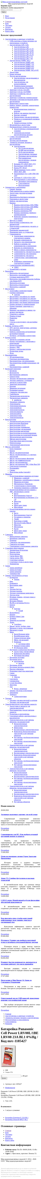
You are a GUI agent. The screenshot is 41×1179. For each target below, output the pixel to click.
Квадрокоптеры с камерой (19, 367)
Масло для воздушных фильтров (22, 458)
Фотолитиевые (24, 185)
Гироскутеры (14, 376)
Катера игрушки (16, 345)
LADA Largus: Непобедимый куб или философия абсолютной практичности (20, 901)
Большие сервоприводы (23, 240)
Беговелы (13, 371)
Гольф (20, 611)
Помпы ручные (15, 316)
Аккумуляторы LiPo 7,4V (23, 58)
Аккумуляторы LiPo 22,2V (24, 55)
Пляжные (17, 642)
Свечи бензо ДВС (16, 556)
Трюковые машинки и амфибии (26, 488)
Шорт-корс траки (20, 505)
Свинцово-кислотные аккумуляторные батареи (23, 134)
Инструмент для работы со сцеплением (24, 300)
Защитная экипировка (18, 384)
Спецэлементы (24, 183)
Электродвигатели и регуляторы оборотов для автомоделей (22, 746)
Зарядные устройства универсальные (23, 98)
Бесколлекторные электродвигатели (20, 725)
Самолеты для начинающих (20, 542)
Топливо (8, 698)
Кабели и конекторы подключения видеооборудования (22, 333)
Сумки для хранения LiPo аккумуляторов (19, 137)
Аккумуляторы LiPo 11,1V (24, 49)
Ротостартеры (15, 554)
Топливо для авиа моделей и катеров (23, 700)
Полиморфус (14, 468)
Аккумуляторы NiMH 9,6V (24, 68)
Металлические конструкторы (21, 437)
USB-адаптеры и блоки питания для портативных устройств (23, 42)
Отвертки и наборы (17, 314)
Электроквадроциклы (18, 406)
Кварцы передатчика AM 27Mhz (26, 205)
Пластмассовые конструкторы (21, 441)
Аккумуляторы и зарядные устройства (19, 39)
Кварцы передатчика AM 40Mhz (26, 207)
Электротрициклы (16, 417)
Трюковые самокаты (17, 402)
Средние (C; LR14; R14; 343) (24, 177)
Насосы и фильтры (17, 669)
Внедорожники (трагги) (23, 495)
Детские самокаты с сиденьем (21, 380)
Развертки (13, 318)
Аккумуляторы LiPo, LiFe (19, 45)
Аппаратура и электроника (15, 187)
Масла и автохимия (12, 447)
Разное (12, 320)
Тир (11, 687)
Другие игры (14, 595)
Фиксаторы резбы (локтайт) (20, 472)
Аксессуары (14, 72)
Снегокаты (14, 679)
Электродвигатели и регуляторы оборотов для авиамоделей (22, 721)
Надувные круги (16, 659)
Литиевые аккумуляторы (27, 156)
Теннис (16, 579)
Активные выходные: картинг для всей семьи (19, 814)
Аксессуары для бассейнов (24, 652)
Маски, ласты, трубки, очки (20, 626)
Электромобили (16, 408)
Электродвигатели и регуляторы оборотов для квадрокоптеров (22, 787)
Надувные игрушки (17, 657)
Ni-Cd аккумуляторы (26, 148)
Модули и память (16, 220)
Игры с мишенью (20, 689)
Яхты (12, 353)
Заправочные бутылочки (19, 550)
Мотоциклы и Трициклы (23, 484)
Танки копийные (16, 568)
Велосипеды (14, 373)
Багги (16, 494)
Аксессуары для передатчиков (21, 193)
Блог (7, 23)
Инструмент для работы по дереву (22, 296)
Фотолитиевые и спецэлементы (26, 179)
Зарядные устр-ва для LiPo (19, 90)
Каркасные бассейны (22, 653)
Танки (7, 566)
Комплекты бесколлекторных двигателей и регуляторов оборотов (25, 733)
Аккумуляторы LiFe (21, 47)
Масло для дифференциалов (20, 460)
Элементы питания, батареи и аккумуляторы (22, 1018)
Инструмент (9, 289)
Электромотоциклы (17, 410)
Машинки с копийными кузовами (26, 480)
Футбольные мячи (21, 648)
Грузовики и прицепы (22, 517)
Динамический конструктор (20, 421)
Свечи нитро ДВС (16, 558)
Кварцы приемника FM (23, 211)
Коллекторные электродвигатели (26, 730)
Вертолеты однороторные (19, 285)
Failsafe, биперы (16, 189)
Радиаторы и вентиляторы (19, 714)
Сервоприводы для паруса (24, 256)
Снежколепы (14, 681)
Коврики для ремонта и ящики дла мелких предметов (22, 311)
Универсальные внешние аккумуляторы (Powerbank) (24, 87)
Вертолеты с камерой (18, 287)
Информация (10, 1088)
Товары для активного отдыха (16, 575)
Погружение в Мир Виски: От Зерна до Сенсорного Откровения (16, 981)
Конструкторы (10, 419)
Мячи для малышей (21, 640)
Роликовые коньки (17, 390)
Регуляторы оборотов (22, 802)
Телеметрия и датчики (18, 269)
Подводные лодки (16, 351)
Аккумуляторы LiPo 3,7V (23, 57)
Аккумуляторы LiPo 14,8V (24, 51)
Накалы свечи (15, 552)
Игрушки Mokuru (16, 601)
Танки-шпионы (15, 572)
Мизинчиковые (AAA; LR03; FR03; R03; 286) (25, 171)
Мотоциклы (18, 527)
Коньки (12, 614)
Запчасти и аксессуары (18, 382)
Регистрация (10, 18)
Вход (7, 16)
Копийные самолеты (17, 538)
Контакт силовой (20, 115)
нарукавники (19, 661)
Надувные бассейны (21, 655)
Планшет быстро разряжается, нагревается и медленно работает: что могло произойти (19, 963)
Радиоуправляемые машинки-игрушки (24, 476)
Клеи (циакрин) (15, 449)
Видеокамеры (15, 330)
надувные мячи (24, 644)
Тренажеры (14, 692)
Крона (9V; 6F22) (20, 168)
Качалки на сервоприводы (24, 248)
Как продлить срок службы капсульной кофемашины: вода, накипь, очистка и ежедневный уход (16, 920)
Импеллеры (18, 728)
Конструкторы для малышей (20, 429)
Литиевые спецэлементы (27, 181)
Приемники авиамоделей (19, 230)
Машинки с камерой (21, 478)
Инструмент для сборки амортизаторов (24, 302)
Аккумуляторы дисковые (27, 154)
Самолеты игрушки (17, 544)
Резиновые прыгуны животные (21, 671)
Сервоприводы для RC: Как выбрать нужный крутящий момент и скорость (19, 835)
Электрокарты (15, 404)
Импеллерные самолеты (19, 536)
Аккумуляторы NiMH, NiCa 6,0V (26, 70)
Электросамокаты (16, 412)
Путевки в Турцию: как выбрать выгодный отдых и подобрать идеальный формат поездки (19, 941)
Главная (8, 21)
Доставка (8, 25)
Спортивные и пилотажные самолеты (24, 546)
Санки (12, 673)
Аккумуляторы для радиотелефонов (21, 83)
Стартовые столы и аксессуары (21, 562)
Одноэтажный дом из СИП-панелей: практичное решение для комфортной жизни (20, 999)
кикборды (17, 400)
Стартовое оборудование (14, 548)
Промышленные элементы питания (23, 127)
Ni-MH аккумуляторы (26, 150)
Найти (4, 12)
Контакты (9, 29)
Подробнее (5, 828)
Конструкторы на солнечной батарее (23, 435)
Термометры (14, 564)
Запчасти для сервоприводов (25, 242)
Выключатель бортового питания (22, 197)
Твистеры (13, 685)
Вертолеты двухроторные (19, 273)
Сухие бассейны (16, 683)
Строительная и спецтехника (25, 486)
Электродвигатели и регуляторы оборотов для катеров (22, 770)
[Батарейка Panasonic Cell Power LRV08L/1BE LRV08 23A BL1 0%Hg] (8, 1066)
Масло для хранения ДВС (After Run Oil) (25, 464)
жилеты (21, 663)
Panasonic (8, 1024)
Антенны (13, 195)
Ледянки (13, 618)
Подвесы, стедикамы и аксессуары (23, 336)
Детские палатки (16, 591)
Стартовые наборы (17, 560)
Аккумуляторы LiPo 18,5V (24, 53)
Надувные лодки (16, 665)
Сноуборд (17, 624)
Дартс (12, 587)
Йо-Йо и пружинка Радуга (19, 603)
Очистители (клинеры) (18, 466)
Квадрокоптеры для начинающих (22, 361)
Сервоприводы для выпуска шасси (27, 252)
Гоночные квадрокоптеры (19, 359)
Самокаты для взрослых (19, 392)
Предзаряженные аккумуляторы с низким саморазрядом (27, 160)
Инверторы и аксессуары (19, 103)
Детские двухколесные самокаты (22, 378)
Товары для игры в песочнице (21, 691)
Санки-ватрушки (20, 696)
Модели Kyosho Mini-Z (22, 523)
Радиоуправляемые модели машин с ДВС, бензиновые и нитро (23, 491)
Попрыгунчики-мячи (22, 646)
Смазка (12, 470)
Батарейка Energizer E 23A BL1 (16, 1118)
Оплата (8, 27)
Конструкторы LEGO (18, 425)
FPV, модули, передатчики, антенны (23, 328)
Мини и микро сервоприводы (25, 250)
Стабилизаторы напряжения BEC (22, 265)
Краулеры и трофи (21, 521)
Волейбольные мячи (21, 636)
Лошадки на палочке (17, 620)
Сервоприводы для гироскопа (25, 254)
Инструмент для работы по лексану (23, 298)
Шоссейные (18, 507)
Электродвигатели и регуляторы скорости (21, 704)
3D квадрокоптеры (17, 357)
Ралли (16, 503)
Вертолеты (9, 271)
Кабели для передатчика (19, 201)
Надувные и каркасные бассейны (22, 650)
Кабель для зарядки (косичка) (25, 113)
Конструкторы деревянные (20, 427)
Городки (17, 609)
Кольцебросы (15, 613)
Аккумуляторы (19, 146)
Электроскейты (15, 414)
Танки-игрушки (16, 570)
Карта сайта (9, 31)
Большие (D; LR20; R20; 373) (25, 164)
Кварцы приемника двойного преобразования (25, 214)
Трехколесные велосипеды (20, 396)
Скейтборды (14, 394)
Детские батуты (15, 589)
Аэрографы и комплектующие (21, 291)
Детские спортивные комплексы (22, 593)
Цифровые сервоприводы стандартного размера (23, 262)
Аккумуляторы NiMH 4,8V (24, 62)
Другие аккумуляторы (18, 76)
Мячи (12, 632)
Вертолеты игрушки (17, 283)
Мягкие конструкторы (18, 439)
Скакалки (13, 675)
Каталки (13, 386)
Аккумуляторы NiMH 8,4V (24, 66)
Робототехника (15, 443)
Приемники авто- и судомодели (21, 232)
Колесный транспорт (13, 369)
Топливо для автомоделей (19, 702)
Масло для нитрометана (18, 462)
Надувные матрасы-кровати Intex (22, 667)
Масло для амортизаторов (19, 453)
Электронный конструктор (20, 445)
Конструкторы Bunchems (19, 423)
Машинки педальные (17, 388)
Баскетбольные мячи (21, 634)
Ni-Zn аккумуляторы (26, 152)
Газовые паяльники (17, 293)
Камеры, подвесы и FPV (14, 326)
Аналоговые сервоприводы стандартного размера (24, 237)
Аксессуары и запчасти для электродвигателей (20, 707)
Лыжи (12, 622)
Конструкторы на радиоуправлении (23, 433)
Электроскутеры (16, 415)
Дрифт (16, 519)
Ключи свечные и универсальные (22, 304)
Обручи (17, 677)
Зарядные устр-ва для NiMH (20, 92)
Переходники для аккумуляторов (26, 117)
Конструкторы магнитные (19, 431)
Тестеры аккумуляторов (18, 140)
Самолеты (9, 534)
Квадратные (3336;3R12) (23, 166)
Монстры (17, 501)
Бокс (11, 581)
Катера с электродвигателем (20, 349)
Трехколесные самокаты (19, 398)
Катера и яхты (10, 337)
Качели (12, 605)
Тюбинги (13, 694)
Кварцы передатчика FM (23, 209)
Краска (12, 451)
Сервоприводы (15, 234)
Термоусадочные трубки (23, 123)
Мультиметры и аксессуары (20, 125)
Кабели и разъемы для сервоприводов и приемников (25, 245)
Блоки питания (15, 74)
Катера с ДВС (15, 347)
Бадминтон (14, 577)
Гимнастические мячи (22, 638)
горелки (17, 295)
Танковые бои (15, 573)
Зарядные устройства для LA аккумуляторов (20, 95)
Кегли (12, 607)
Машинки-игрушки (21, 482)
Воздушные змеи (16, 585)
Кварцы (13, 203)
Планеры (13, 540)
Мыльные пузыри (16, 630)
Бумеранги (14, 583)
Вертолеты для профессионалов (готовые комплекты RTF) (21, 276)
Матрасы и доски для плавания (21, 628)
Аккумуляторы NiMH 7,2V (24, 64)
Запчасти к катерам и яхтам (20, 339)
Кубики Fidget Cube (17, 616)
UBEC (16, 267)
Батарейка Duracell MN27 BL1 (16, 1119)
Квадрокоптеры (11, 355)
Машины (8, 474)
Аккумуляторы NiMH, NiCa (20, 60)
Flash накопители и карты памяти (22, 191)
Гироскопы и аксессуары (19, 199)
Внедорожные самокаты (19, 375)
